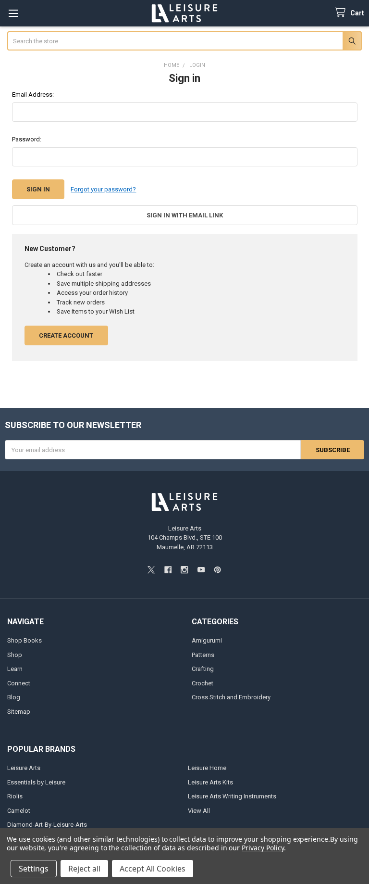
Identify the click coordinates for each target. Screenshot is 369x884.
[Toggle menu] (13, 13)
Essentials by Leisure (36, 782)
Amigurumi (207, 640)
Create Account (66, 335)
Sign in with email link (185, 215)
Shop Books (24, 640)
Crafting (203, 668)
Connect (18, 683)
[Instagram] (184, 570)
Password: (26, 139)
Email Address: (33, 94)
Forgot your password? (103, 189)
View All (199, 810)
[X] (151, 570)
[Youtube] (201, 570)
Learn (15, 668)
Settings (34, 868)
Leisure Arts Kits (210, 782)
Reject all (84, 868)
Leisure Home (207, 767)
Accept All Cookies (152, 868)
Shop (14, 654)
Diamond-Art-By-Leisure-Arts (47, 824)
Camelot (18, 810)
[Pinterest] (217, 570)
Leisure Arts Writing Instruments (232, 796)
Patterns (203, 654)
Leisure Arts (23, 767)
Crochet (202, 683)
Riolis (15, 796)
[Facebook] (168, 570)
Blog (13, 697)
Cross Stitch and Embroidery (231, 697)
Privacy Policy (262, 847)
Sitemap (18, 711)
